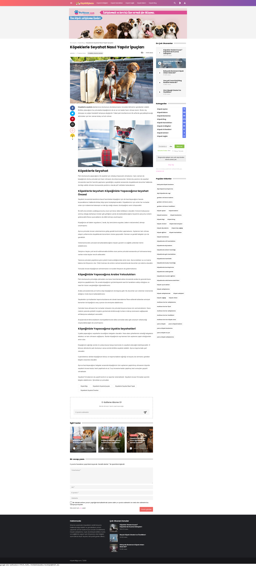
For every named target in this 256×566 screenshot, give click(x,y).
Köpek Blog (152, 3)
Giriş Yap (171, 165)
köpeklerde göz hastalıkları (166, 254)
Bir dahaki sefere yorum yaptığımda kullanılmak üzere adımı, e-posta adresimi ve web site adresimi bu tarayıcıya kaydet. (109, 503)
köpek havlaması (163, 237)
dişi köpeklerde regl (163, 193)
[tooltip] (72, 108)
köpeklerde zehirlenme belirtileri (168, 280)
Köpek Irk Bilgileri (102, 3)
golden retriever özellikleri (166, 206)
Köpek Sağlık (130, 3)
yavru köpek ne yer (163, 333)
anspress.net (160, 171)
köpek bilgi (84, 386)
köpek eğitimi (161, 232)
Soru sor (179, 146)
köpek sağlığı (161, 298)
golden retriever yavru (164, 202)
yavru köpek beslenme (164, 328)
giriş (80, 508)
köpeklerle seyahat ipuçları (101, 386)
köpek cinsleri (161, 224)
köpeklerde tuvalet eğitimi (166, 276)
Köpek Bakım (141, 3)
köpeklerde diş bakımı (164, 245)
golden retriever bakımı (165, 197)
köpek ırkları (173, 298)
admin (72, 53)
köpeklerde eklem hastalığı (166, 250)
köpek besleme (162, 215)
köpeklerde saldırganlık (165, 271)
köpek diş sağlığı (177, 228)
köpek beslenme (176, 215)
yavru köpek (161, 324)
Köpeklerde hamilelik (164, 258)
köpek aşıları (161, 211)
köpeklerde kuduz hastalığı (166, 263)
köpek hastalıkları (175, 232)
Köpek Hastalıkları (117, 3)
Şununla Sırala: (164, 150)
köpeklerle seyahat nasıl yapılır (125, 386)
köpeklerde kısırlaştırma (165, 267)
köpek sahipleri (178, 293)
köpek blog (171, 219)
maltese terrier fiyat (164, 306)
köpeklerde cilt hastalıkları (166, 241)
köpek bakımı (173, 211)
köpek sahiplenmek (163, 293)
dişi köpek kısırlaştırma (165, 189)
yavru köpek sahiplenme (165, 337)
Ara (171, 146)
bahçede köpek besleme (165, 184)
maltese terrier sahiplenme (166, 311)
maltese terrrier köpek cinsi (166, 319)
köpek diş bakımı (163, 228)
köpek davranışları (176, 224)
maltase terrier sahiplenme (166, 302)
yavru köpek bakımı (175, 324)
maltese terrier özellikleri (165, 315)
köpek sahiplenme (163, 289)
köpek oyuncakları (163, 285)
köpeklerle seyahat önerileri (89, 390)
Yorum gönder (146, 509)
